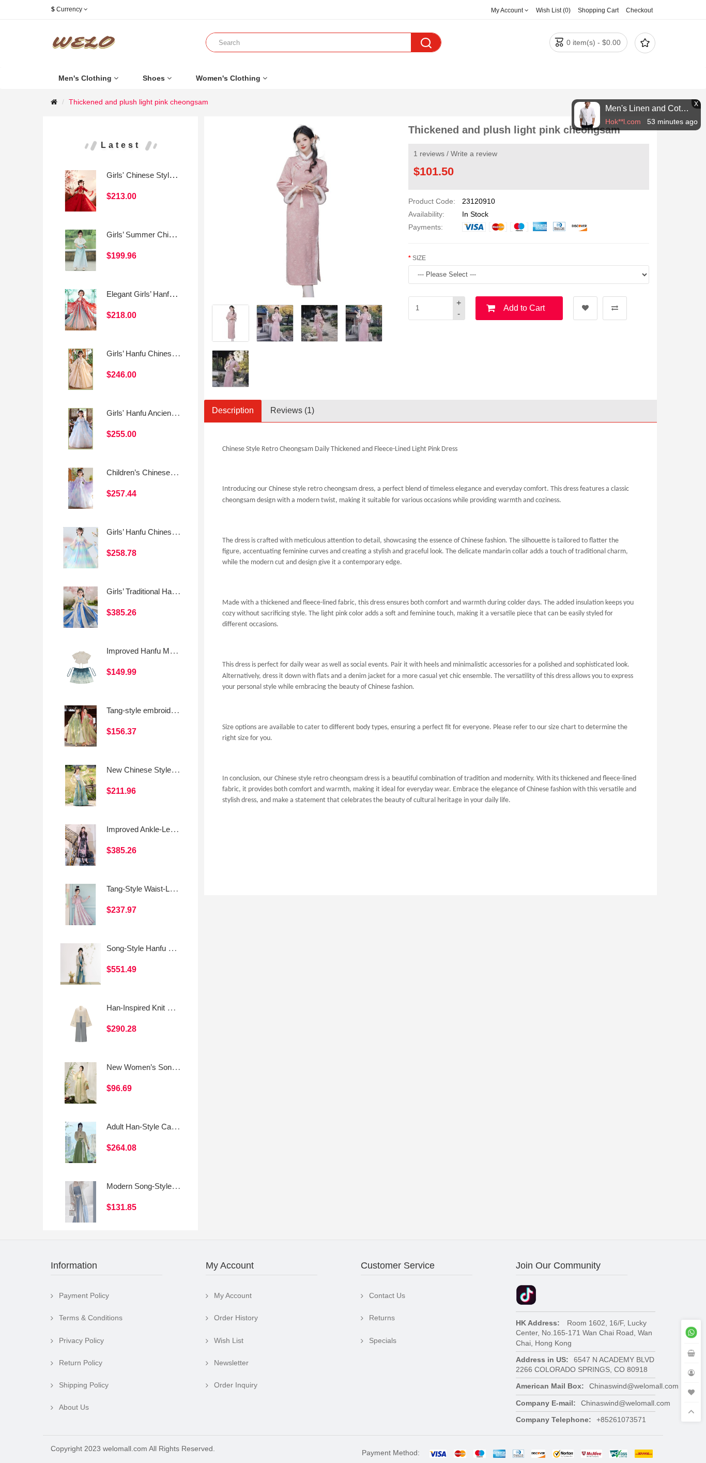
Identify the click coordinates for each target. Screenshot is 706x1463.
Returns (382, 1318)
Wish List (228, 1340)
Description (233, 410)
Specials (382, 1340)
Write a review (474, 153)
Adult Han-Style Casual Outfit (155, 1126)
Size (419, 258)
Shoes (154, 78)
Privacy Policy (81, 1340)
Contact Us (387, 1295)
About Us (74, 1407)
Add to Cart (524, 308)
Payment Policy (84, 1295)
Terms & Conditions (90, 1318)
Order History (236, 1318)
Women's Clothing (228, 78)
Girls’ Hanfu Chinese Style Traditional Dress (180, 531)
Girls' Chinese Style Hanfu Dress (162, 175)
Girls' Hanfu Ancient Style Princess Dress (176, 413)
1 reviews (428, 153)
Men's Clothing (85, 78)
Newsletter (231, 1363)
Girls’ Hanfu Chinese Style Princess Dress (178, 353)
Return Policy (80, 1363)
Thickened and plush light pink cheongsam (138, 102)
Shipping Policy (84, 1385)
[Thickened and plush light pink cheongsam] (230, 323)
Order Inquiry (235, 1385)
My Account (233, 1295)
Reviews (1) (292, 410)
